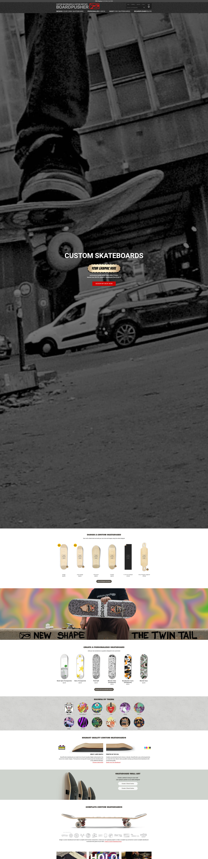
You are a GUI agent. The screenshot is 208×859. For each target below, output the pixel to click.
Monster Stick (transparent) (112, 681)
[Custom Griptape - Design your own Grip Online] (128, 557)
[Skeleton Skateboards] (97, 722)
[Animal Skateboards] (69, 707)
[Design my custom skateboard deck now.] (104, 273)
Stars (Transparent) (80, 681)
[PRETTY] (139, 707)
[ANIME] (69, 722)
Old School (96, 574)
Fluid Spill (96, 681)
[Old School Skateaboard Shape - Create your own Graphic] (96, 557)
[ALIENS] (111, 722)
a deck (96, 11)
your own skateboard (69, 11)
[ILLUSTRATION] (97, 707)
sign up (138, 4)
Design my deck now (104, 284)
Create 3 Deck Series (128, 783)
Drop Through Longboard (144, 574)
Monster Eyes (144, 681)
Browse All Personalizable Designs (104, 689)
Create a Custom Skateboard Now (113, 841)
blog (143, 11)
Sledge (63, 574)
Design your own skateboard (113, 762)
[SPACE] (125, 707)
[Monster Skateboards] (125, 722)
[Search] (144, 7)
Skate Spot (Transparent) (64, 681)
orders (133, 4)
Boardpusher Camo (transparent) (127, 681)
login (143, 4)
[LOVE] (111, 707)
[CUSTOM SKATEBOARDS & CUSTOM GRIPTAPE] (77, 8)
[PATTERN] (83, 722)
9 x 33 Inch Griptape (128, 574)
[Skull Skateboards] (139, 722)
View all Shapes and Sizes (104, 581)
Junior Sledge (80, 574)
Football (112, 574)
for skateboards (119, 11)
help (128, 4)
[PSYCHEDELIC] (83, 707)
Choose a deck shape (98, 762)
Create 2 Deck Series (128, 788)
